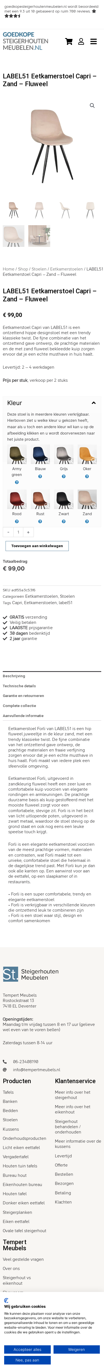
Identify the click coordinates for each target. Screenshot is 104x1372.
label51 (65, 603)
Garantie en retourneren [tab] (23, 695)
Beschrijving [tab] (14, 676)
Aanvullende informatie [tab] (23, 715)
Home (8, 269)
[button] (92, 106)
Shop (23, 269)
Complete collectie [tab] (19, 705)
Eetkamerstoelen (66, 269)
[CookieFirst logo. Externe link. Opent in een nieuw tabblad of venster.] (6, 1300)
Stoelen (39, 269)
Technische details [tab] (19, 686)
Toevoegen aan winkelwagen (37, 546)
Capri (17, 603)
